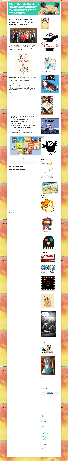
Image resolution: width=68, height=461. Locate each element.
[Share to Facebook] (22, 161)
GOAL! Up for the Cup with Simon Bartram (45, 440)
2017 (42, 415)
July (43, 425)
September (44, 422)
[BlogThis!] (20, 161)
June (43, 426)
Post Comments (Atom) (16, 212)
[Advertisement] (23, 203)
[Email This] (19, 161)
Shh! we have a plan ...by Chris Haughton (45, 437)
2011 (42, 448)
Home (23, 211)
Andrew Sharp (21, 45)
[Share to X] (21, 161)
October (43, 421)
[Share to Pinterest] (23, 161)
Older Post (35, 211)
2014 (42, 419)
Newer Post (11, 211)
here (26, 77)
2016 (42, 416)
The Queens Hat (44, 435)
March (43, 441)
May (43, 427)
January (43, 444)
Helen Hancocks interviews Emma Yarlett (45, 433)
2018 (42, 414)
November (44, 420)
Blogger (38, 454)
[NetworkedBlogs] (49, 392)
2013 (42, 445)
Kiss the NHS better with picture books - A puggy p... (45, 431)
